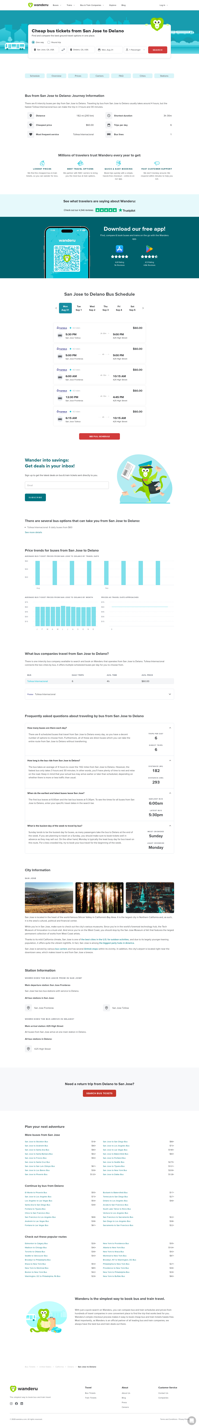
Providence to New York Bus (116, 1268)
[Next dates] (143, 308)
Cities (143, 75)
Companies (163, 1398)
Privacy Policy (184, 1419)
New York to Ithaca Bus (113, 1251)
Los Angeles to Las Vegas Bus (38, 1200)
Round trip (56, 42)
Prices (78, 75)
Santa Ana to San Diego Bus (37, 1205)
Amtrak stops (91, 948)
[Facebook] (16, 1403)
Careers (125, 1407)
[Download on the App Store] (119, 249)
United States (45, 1367)
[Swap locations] (63, 49)
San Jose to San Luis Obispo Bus (40, 1166)
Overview (56, 75)
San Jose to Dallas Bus (113, 1174)
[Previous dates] (56, 308)
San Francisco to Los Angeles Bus (40, 1217)
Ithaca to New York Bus (35, 1264)
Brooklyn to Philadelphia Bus (38, 1260)
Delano (71, 1367)
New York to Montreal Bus (37, 1268)
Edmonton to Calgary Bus (36, 1243)
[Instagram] (11, 1403)
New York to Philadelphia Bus (116, 1272)
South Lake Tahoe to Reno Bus (117, 1209)
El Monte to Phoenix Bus (36, 1192)
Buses (56, 5)
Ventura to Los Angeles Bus (115, 1213)
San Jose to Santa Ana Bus (37, 1150)
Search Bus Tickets (99, 1093)
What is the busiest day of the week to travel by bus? (54, 825)
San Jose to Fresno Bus (36, 1158)
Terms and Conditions (168, 1419)
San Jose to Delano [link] (87, 1367)
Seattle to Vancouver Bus (36, 1255)
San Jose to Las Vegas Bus (115, 1150)
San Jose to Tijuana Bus (114, 1166)
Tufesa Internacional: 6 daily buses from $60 (49, 527)
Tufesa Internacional (37, 681)
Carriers (99, 75)
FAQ (121, 75)
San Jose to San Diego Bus (115, 1141)
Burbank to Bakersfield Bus (115, 1192)
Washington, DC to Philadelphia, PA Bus (42, 1276)
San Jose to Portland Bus (114, 1158)
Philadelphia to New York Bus (116, 1264)
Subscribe (35, 497)
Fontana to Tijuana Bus (35, 1209)
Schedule (35, 75)
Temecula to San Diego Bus (115, 1196)
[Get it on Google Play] (149, 249)
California (59, 1367)
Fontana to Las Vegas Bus (36, 1225)
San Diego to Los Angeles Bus (117, 1221)
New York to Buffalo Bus (114, 1276)
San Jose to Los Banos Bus (37, 1170)
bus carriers (61, 948)
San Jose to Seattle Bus (113, 1162)
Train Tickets (90, 1398)
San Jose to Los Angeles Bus (116, 1145)
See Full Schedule (99, 436)
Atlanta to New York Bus (114, 1247)
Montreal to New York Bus (115, 1255)
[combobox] (45, 49)
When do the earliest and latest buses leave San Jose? (55, 793)
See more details (33, 532)
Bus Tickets (30, 1367)
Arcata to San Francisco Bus (115, 1205)
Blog (123, 5)
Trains (69, 5)
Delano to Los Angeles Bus (115, 1200)
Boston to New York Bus (36, 1272)
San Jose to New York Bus (115, 1170)
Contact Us (163, 1393)
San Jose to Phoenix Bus (36, 1174)
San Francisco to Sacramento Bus (118, 1217)
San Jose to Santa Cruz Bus (37, 1162)
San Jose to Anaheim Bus (36, 1145)
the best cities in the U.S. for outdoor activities (105, 939)
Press (124, 1402)
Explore (112, 5)
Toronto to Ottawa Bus (35, 1251)
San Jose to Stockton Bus (36, 1141)
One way (40, 42)
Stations (164, 75)
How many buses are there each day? (47, 728)
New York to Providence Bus (116, 1243)
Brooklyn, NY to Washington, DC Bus (119, 1260)
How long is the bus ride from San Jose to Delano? (53, 760)
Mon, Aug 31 (107, 50)
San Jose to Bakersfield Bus (115, 1154)
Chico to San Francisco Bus (37, 1213)
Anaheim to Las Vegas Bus (37, 1221)
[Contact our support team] (191, 1420)
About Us (126, 1393)
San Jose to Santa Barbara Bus (39, 1154)
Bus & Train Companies (90, 5)
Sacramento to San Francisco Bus (118, 1225)
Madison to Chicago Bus (36, 1247)
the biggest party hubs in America (116, 943)
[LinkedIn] (21, 1403)
